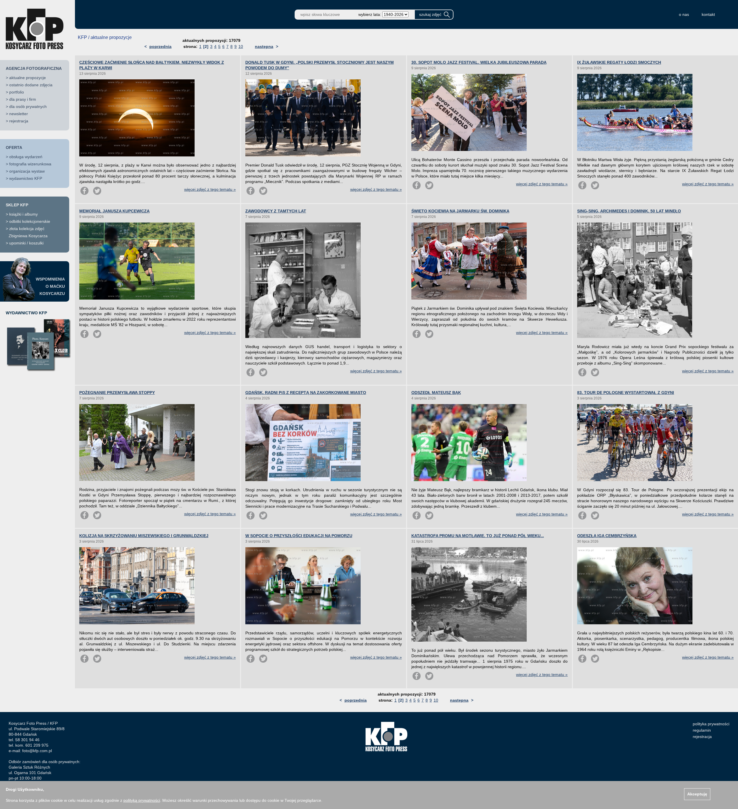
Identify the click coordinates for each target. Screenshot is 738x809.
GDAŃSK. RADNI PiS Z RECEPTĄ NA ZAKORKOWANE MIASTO (305, 392)
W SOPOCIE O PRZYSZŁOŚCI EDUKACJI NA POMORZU (298, 535)
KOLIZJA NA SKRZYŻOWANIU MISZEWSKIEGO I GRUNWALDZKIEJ (143, 535)
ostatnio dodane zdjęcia (30, 85)
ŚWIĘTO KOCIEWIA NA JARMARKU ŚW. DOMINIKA (460, 211)
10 (240, 46)
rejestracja (18, 121)
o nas (684, 14)
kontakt (708, 14)
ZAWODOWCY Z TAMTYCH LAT (275, 211)
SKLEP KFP (17, 205)
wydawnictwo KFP (25, 178)
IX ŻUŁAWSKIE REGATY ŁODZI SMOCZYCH (619, 62)
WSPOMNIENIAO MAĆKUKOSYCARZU (50, 286)
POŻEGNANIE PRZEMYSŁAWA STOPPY (117, 392)
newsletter (18, 113)
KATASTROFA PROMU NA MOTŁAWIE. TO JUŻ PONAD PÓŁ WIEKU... (477, 535)
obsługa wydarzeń (25, 156)
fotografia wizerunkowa (30, 164)
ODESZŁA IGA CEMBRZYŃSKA (607, 535)
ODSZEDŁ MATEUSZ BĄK (436, 392)
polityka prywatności (711, 724)
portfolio (16, 92)
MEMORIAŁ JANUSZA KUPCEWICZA (114, 211)
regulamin (702, 730)
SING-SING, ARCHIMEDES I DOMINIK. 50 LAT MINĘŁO (629, 211)
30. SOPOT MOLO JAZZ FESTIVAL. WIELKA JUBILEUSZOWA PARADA (479, 62)
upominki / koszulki (26, 243)
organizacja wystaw (27, 171)
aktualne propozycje (27, 77)
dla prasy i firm (22, 99)
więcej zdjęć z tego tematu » (210, 189)
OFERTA (14, 147)
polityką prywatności (141, 800)
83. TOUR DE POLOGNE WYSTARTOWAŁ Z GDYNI (625, 392)
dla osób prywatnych (28, 106)
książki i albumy (23, 214)
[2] (205, 46)
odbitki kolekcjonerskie (29, 221)
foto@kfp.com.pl (37, 750)
